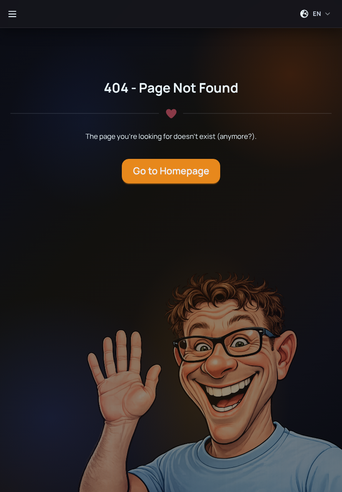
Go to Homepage (171, 171)
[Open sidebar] (12, 14)
